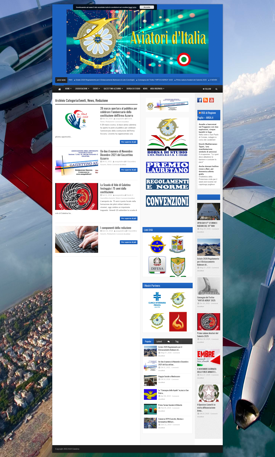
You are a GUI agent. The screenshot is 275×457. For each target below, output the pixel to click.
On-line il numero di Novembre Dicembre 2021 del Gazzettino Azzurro (116, 154)
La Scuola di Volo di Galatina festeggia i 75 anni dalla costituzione (115, 188)
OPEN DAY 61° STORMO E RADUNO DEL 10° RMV (207, 224)
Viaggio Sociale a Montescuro (169, 376)
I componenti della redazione (115, 227)
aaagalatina (120, 119)
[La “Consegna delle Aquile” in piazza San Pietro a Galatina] (150, 394)
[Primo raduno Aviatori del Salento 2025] (208, 321)
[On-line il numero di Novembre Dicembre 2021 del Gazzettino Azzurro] (150, 365)
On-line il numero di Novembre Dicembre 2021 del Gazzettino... (173, 363)
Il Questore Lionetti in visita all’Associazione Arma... (206, 407)
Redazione (101, 100)
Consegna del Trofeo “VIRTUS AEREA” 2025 (140, 80)
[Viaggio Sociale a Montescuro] (150, 380)
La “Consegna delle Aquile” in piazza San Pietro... (173, 392)
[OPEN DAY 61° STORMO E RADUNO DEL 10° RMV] (208, 211)
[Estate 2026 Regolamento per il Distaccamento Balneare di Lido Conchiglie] (150, 351)
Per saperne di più (128, 142)
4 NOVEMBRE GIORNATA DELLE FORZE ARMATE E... (207, 370)
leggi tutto (132, 7)
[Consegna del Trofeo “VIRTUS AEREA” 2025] (208, 286)
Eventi (82, 100)
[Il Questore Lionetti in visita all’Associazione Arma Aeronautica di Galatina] (208, 393)
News (90, 100)
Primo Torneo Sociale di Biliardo (170, 404)
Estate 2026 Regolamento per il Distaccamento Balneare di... (170, 348)
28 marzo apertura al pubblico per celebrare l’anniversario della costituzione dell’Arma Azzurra (118, 112)
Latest (159, 341)
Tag (176, 341)
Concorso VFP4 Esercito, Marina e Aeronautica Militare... (170, 420)
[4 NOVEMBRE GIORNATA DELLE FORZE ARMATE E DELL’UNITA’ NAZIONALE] (208, 357)
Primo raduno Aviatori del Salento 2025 (176, 80)
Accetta (147, 7)
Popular (148, 341)
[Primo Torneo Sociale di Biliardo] (150, 409)
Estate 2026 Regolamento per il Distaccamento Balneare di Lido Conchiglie (90, 80)
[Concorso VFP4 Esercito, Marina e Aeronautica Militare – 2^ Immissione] (150, 423)
